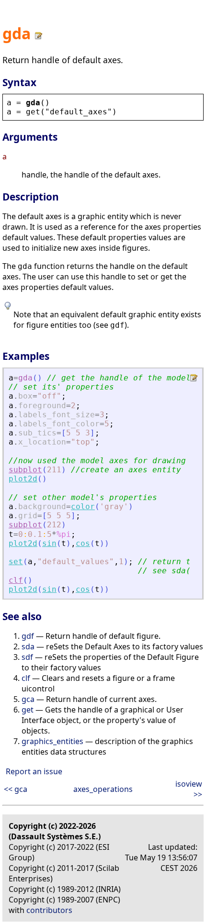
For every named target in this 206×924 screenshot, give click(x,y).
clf (16, 580)
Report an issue (34, 771)
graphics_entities (52, 741)
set (16, 561)
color (83, 506)
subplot (25, 469)
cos (83, 543)
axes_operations (103, 789)
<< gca (15, 789)
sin (49, 543)
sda (28, 646)
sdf (27, 657)
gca (28, 699)
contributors (49, 910)
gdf (28, 636)
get (28, 709)
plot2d (23, 478)
